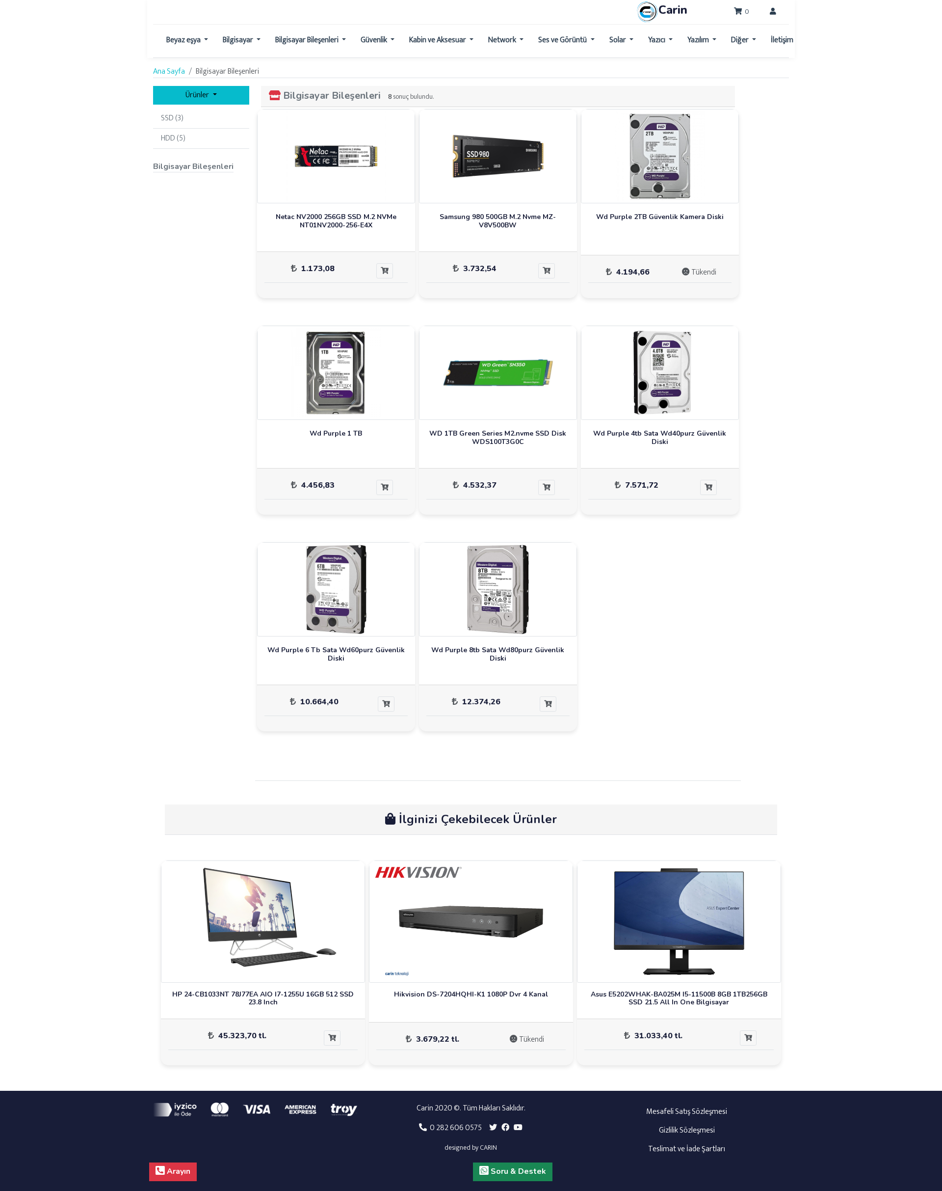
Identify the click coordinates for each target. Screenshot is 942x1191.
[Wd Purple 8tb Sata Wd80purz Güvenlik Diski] (498, 589)
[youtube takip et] (518, 1128)
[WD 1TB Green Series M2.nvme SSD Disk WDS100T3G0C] (498, 373)
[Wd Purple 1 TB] (336, 373)
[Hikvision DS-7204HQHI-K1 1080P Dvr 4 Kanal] (471, 921)
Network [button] (503, 40)
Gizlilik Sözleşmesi (687, 1130)
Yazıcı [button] (657, 40)
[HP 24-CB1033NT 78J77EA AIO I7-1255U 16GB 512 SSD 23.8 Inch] (263, 921)
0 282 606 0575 (454, 1128)
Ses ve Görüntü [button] (563, 40)
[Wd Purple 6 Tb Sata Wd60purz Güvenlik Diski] (336, 589)
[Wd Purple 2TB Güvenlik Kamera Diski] (660, 156)
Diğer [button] (740, 40)
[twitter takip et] (493, 1128)
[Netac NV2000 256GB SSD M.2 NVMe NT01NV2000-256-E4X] (336, 156)
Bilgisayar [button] (239, 40)
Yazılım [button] (698, 40)
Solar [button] (618, 40)
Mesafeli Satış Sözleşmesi (686, 1111)
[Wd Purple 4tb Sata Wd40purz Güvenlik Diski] (660, 373)
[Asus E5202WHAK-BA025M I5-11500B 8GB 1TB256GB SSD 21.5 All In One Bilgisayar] (679, 921)
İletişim (782, 40)
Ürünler (197, 95)
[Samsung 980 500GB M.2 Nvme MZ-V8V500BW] (498, 156)
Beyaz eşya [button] (184, 40)
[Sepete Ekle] (384, 270)
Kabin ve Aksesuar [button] (438, 40)
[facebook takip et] (505, 1128)
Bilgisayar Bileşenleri (332, 95)
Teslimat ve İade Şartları (686, 1149)
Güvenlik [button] (375, 40)
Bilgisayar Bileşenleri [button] (307, 40)
